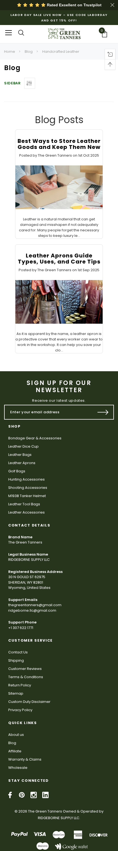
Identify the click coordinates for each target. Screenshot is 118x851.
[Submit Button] (103, 412)
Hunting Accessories (26, 479)
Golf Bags (16, 471)
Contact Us (18, 652)
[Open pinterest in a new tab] (21, 795)
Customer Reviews (25, 668)
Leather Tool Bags (24, 504)
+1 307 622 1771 (20, 627)
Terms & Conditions (25, 677)
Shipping (16, 660)
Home (9, 51)
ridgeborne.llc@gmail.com (32, 610)
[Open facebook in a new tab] (10, 795)
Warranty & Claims (24, 759)
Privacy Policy (20, 710)
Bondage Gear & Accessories (34, 438)
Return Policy (19, 685)
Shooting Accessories (27, 487)
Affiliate (14, 751)
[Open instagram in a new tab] (33, 795)
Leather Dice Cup (23, 446)
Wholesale (17, 767)
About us (16, 734)
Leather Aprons (21, 462)
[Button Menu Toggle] (8, 32)
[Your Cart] (106, 34)
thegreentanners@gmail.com (34, 605)
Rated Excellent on (74, 5)
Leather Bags (20, 454)
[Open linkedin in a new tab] (45, 795)
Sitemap (15, 693)
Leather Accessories (26, 512)
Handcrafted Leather (60, 51)
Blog (29, 51)
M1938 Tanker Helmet (27, 495)
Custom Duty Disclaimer (29, 701)
